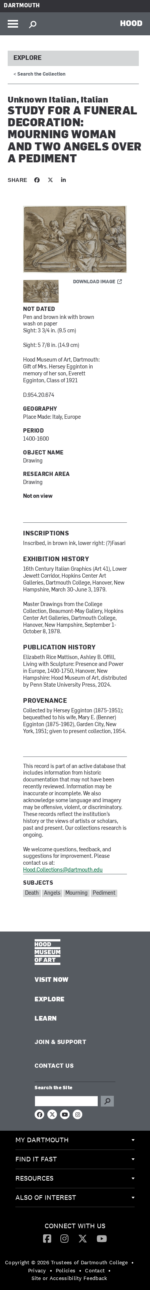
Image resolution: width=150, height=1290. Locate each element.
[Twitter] (82, 1238)
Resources (34, 1178)
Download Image (94, 282)
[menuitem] (75, 1140)
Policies (65, 1270)
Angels (52, 893)
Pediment (104, 893)
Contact (95, 1270)
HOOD (131, 23)
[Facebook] (47, 1238)
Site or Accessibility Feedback (69, 1278)
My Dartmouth (42, 1139)
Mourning (76, 893)
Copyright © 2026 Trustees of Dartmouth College (66, 1262)
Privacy (37, 1270)
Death (32, 893)
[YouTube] (102, 1238)
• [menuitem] (132, 1262)
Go (107, 1101)
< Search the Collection (39, 74)
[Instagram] (64, 1238)
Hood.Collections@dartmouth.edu (63, 870)
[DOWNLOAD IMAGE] (75, 240)
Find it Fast (36, 1159)
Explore (27, 58)
